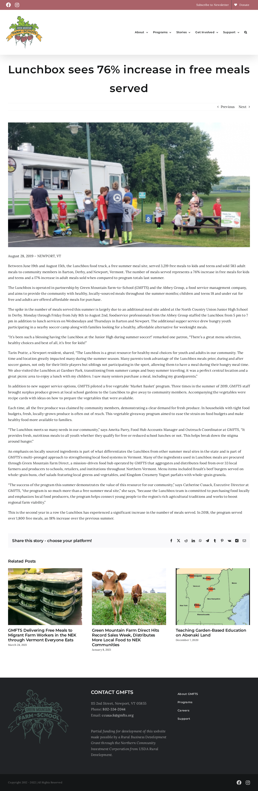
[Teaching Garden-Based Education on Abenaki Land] (213, 570)
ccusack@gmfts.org (117, 715)
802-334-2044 (114, 709)
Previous (228, 107)
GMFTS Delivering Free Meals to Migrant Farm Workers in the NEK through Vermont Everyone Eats (42, 635)
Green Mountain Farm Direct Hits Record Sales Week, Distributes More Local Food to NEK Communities (125, 637)
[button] (245, 32)
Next (243, 107)
